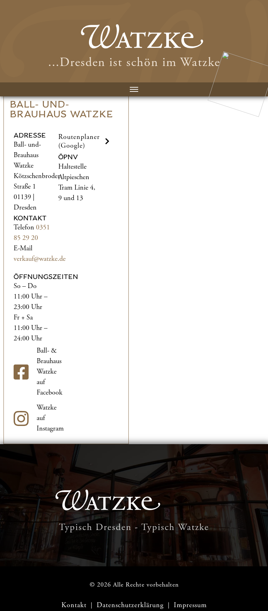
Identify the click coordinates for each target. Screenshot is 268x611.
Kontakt (74, 605)
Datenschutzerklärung (131, 605)
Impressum (190, 605)
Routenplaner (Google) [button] (79, 141)
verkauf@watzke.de (40, 259)
